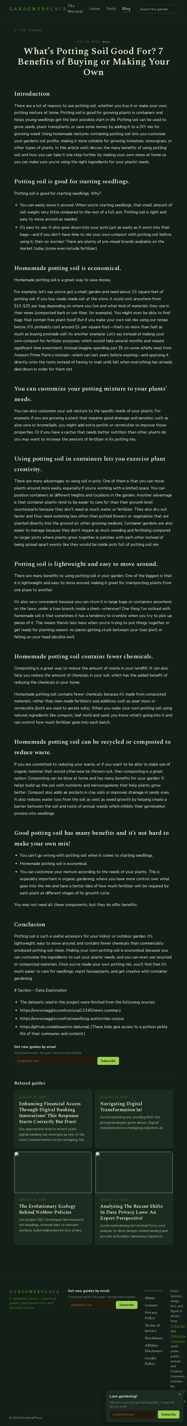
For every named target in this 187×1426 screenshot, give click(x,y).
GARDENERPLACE (38, 9)
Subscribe (108, 1061)
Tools (111, 8)
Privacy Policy (151, 1315)
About (150, 1298)
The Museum (75, 8)
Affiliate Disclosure (153, 1348)
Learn (94, 8)
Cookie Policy (150, 1360)
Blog (126, 8)
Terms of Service (152, 1328)
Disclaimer (154, 1338)
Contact (151, 1305)
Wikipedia (178, 1326)
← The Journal (28, 30)
